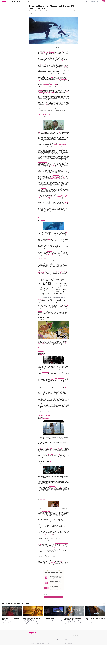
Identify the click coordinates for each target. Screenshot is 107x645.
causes (45, 104)
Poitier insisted (56, 175)
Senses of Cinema (51, 165)
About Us (66, 636)
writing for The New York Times (54, 454)
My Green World (41, 299)
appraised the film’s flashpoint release (60, 149)
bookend (63, 211)
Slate (65, 209)
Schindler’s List (42, 351)
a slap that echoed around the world (59, 144)
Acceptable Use (75, 643)
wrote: (61, 272)
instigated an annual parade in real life (50, 84)
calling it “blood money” (59, 378)
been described (42, 132)
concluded (40, 311)
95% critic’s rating (51, 197)
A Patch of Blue (53, 178)
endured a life (49, 251)
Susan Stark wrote (45, 372)
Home (58, 635)
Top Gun (51, 77)
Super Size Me (40, 60)
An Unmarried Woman (44, 415)
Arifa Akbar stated (52, 486)
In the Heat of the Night (44, 115)
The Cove (67, 232)
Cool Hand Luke (52, 196)
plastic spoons (61, 51)
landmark (58, 132)
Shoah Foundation (53, 379)
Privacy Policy (70, 643)
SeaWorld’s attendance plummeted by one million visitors (55, 268)
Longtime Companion (46, 511)
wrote (49, 544)
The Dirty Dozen (58, 196)
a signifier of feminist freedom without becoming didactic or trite (50, 448)
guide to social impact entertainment (48, 52)
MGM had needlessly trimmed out (59, 177)
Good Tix (66, 635)
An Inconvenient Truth (47, 70)
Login (100, 1)
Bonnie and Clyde (65, 196)
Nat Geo (49, 239)
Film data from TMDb (45, 643)
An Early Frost (52, 510)
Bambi (51, 317)
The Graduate (41, 197)
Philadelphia (41, 496)
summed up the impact (52, 553)
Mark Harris (43, 188)
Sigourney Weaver (58, 487)
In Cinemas (58, 636)
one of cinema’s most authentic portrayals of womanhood (53, 440)
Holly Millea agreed (54, 547)
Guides (8, 603)
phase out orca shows (42, 307)
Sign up (103, 1)
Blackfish (40, 217)
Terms (66, 643)
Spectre (58, 81)
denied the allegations (50, 254)
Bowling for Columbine (57, 61)
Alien (51, 461)
